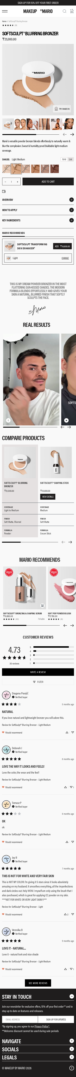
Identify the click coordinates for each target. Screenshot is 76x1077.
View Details (47, 496)
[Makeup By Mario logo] (38, 11)
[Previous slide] (62, 427)
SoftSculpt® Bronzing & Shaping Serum (22, 613)
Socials (10, 1049)
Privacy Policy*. (42, 1026)
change (65, 258)
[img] (19, 696)
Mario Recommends (13, 233)
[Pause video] (8, 420)
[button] (42, 605)
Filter (40, 682)
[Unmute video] (14, 420)
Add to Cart (48, 181)
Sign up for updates (56, 1019)
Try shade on (64, 108)
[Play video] (66, 420)
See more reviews (38, 983)
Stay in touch (17, 996)
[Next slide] (69, 427)
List (70, 159)
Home (4, 21)
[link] (9, 25)
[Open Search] (64, 11)
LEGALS (9, 1057)
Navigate (11, 1041)
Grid (64, 159)
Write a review (38, 672)
